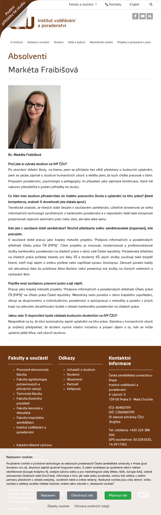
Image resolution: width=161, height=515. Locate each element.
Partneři (72, 384)
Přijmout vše (118, 495)
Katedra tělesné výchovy (34, 445)
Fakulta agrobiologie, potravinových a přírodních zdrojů (32, 384)
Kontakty (114, 4)
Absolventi (74, 379)
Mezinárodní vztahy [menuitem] (101, 42)
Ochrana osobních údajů (91, 506)
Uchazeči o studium (81, 369)
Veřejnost (74, 389)
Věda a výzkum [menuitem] (76, 42)
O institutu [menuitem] (16, 42)
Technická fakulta (29, 393)
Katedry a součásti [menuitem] (38, 42)
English (134, 4)
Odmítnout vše (82, 495)
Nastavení (48, 495)
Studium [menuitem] (59, 42)
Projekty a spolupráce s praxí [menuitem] (134, 42)
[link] (21, 21)
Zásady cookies (58, 506)
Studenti (73, 374)
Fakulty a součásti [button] (81, 4)
